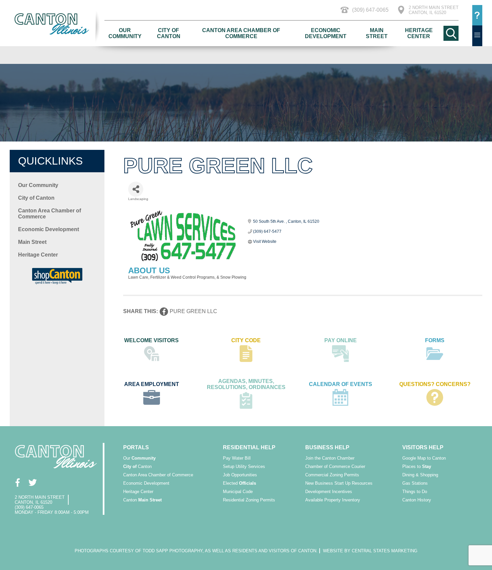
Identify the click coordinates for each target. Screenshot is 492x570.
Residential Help (249, 447)
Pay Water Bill (237, 458)
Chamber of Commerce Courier (335, 466)
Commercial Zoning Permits (332, 474)
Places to (416, 466)
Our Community (125, 33)
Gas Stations (415, 483)
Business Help (327, 447)
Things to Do (414, 491)
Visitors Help (422, 447)
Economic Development (325, 33)
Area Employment (151, 384)
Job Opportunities (240, 474)
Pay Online (340, 340)
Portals (136, 447)
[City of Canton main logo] (57, 24)
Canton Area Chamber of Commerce (241, 33)
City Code (246, 340)
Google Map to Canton (424, 458)
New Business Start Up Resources (339, 483)
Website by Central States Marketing (370, 550)
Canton (137, 466)
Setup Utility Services (244, 466)
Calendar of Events (340, 384)
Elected (239, 483)
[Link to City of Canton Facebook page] (17, 482)
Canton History (416, 499)
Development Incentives (328, 491)
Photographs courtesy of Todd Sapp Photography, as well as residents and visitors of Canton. (196, 550)
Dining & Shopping (420, 474)
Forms (434, 340)
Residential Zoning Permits (249, 499)
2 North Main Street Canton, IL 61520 (434, 10)
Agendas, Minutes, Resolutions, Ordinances (246, 384)
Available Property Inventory (332, 499)
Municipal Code (238, 491)
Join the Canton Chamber (329, 458)
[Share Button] (135, 189)
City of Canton (168, 33)
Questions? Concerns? (435, 384)
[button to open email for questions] (477, 15)
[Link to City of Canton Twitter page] (32, 482)
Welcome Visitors (151, 340)
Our (139, 458)
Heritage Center (419, 33)
